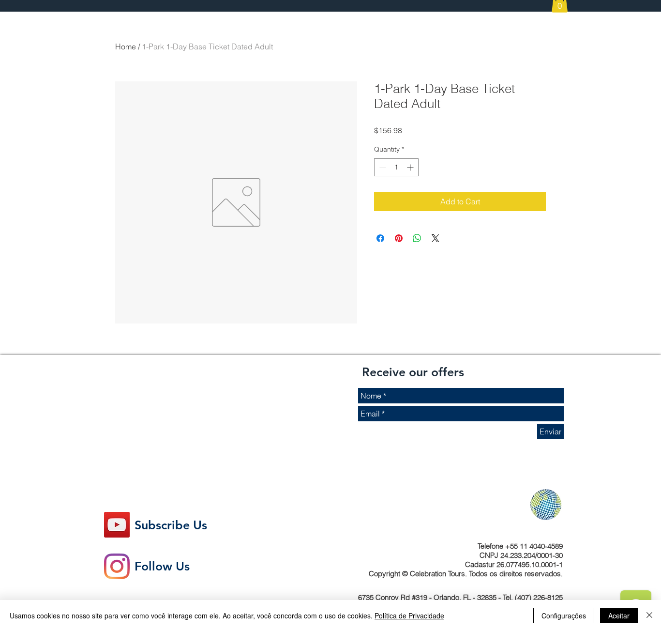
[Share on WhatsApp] (417, 238)
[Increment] (411, 167)
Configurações (563, 615)
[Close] (649, 615)
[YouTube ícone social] (117, 525)
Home (125, 46)
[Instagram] (117, 566)
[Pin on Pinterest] (399, 238)
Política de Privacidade (409, 615)
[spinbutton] (396, 167)
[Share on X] (435, 238)
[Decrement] (382, 167)
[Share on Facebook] (380, 238)
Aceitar (619, 615)
